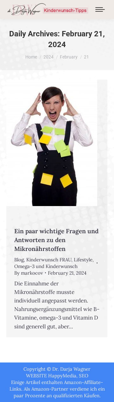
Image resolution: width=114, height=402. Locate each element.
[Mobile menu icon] (100, 9)
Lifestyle (83, 260)
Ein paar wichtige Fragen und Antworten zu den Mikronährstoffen (56, 240)
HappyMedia (62, 376)
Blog (19, 260)
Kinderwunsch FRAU (48, 260)
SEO (83, 376)
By (28, 273)
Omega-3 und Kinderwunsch (46, 266)
